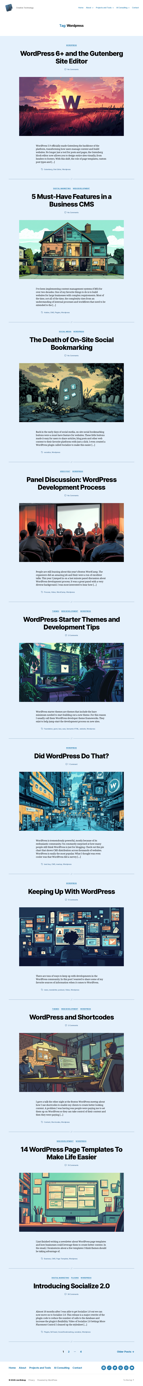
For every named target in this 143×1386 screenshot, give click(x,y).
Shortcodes (55, 1122)
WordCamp (61, 592)
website (83, 729)
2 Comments (73, 635)
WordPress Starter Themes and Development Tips (71, 623)
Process (47, 592)
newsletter (53, 990)
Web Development (81, 188)
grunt (55, 729)
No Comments (72, 69)
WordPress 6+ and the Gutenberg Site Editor (71, 57)
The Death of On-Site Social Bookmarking (71, 343)
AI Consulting (121, 8)
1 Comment (73, 764)
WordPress (71, 45)
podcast (61, 990)
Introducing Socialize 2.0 (71, 1286)
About (88, 8)
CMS (52, 312)
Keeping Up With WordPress (71, 891)
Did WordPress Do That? (71, 756)
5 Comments (73, 900)
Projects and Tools (104, 8)
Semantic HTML (73, 729)
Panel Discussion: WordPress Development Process (71, 483)
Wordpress (66, 169)
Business (47, 1259)
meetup (59, 864)
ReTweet (53, 1332)
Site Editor (57, 169)
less (59, 729)
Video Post (65, 471)
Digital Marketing (62, 188)
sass (64, 729)
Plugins (57, 312)
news (46, 990)
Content (47, 1122)
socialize (47, 452)
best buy (47, 864)
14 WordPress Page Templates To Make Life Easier (71, 1153)
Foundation (48, 729)
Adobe (46, 312)
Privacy (31, 1380)
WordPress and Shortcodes (71, 1017)
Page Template (62, 1259)
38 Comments (73, 1294)
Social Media (65, 332)
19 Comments (73, 1165)
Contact (135, 8)
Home (80, 8)
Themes (55, 611)
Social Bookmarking (65, 1332)
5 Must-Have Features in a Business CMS (71, 200)
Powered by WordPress (47, 1380)
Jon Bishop (21, 1380)
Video (53, 592)
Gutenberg (48, 169)
